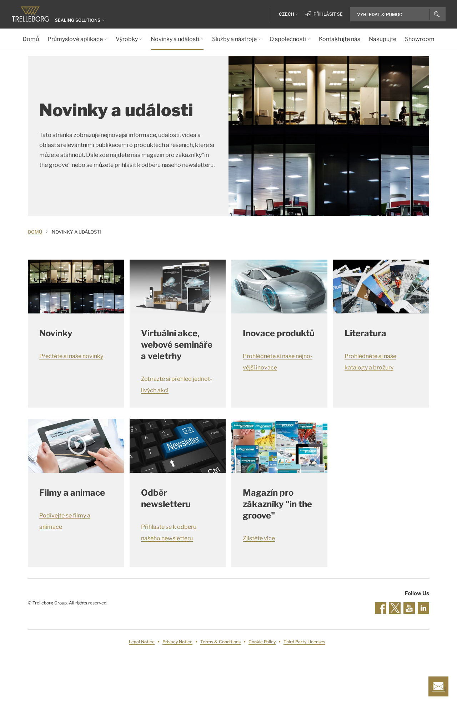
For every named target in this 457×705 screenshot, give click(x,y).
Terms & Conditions (220, 641)
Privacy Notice (177, 641)
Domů (35, 232)
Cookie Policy (262, 641)
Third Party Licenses (304, 641)
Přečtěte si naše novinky (71, 356)
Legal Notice (142, 641)
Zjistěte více (259, 538)
